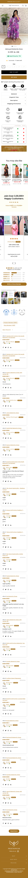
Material (14, 94)
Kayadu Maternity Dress (13, 661)
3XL (24, 66)
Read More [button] (14, 831)
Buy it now (14, 77)
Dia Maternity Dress (11, 596)
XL (14, 66)
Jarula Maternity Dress (12, 413)
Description (14, 100)
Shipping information (14, 103)
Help (13, 856)
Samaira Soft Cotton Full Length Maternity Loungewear (13, 336)
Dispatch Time (14, 97)
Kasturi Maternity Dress (12, 445)
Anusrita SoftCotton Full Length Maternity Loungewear (13, 462)
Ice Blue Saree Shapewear (13, 678)
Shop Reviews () (9, 325)
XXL (19, 66)
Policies (14, 862)
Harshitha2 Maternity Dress (13, 428)
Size (14, 64)
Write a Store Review (14, 284)
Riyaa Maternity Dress (12, 720)
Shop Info (13, 859)
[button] (13, 263)
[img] (14, 268)
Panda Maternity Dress (12, 576)
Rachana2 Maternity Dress (13, 737)
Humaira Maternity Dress (13, 774)
